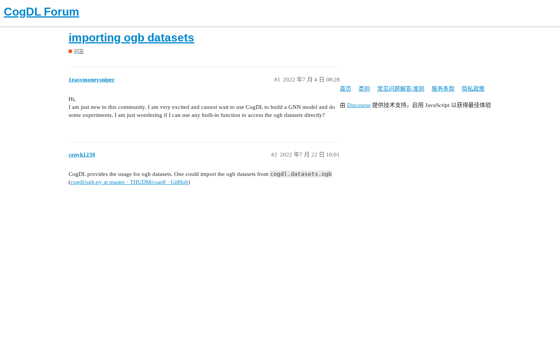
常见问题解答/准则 (400, 89)
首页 (345, 89)
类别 (364, 89)
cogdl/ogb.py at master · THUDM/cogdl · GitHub (129, 182)
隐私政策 (473, 89)
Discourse (359, 105)
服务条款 (443, 89)
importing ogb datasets (131, 37)
